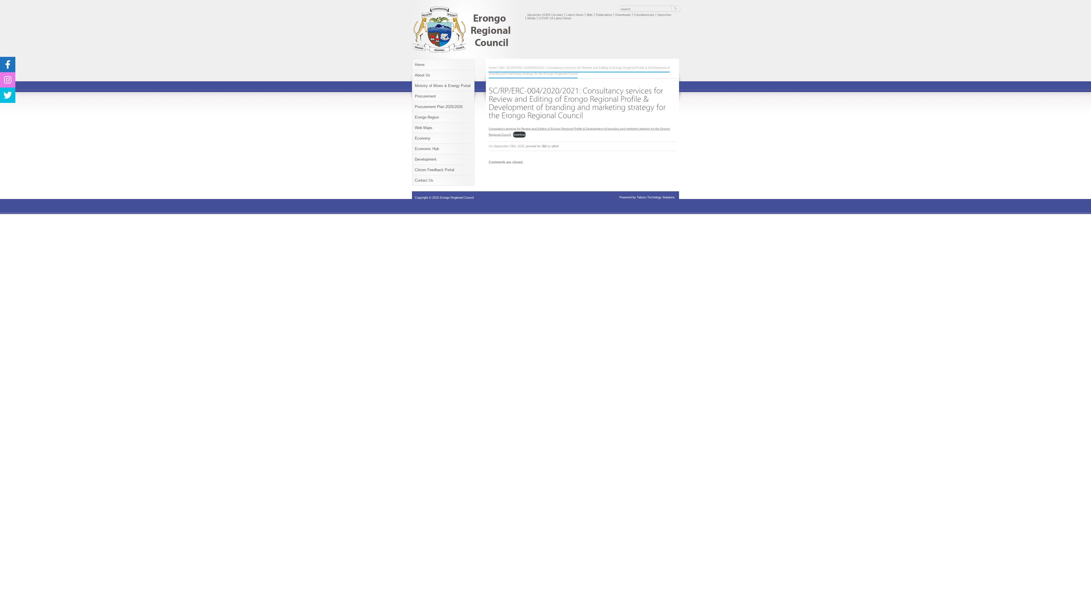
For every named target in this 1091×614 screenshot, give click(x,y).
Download (519, 134)
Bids (590, 14)
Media (531, 18)
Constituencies (644, 14)
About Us (422, 75)
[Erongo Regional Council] (464, 52)
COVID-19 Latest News (555, 18)
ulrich (555, 146)
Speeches (664, 14)
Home (419, 65)
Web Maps (423, 128)
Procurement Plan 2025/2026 (439, 107)
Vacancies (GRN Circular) (545, 14)
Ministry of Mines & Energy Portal (442, 86)
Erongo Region (427, 117)
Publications (604, 14)
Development (425, 159)
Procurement (425, 96)
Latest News (575, 14)
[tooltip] (7, 64)
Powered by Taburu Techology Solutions (647, 197)
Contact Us (424, 180)
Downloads (623, 14)
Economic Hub (427, 149)
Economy (422, 138)
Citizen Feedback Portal (434, 170)
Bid (501, 67)
